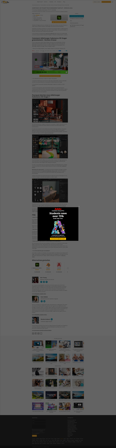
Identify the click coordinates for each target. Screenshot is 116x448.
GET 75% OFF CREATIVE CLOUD (58, 238)
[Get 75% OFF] (58, 224)
